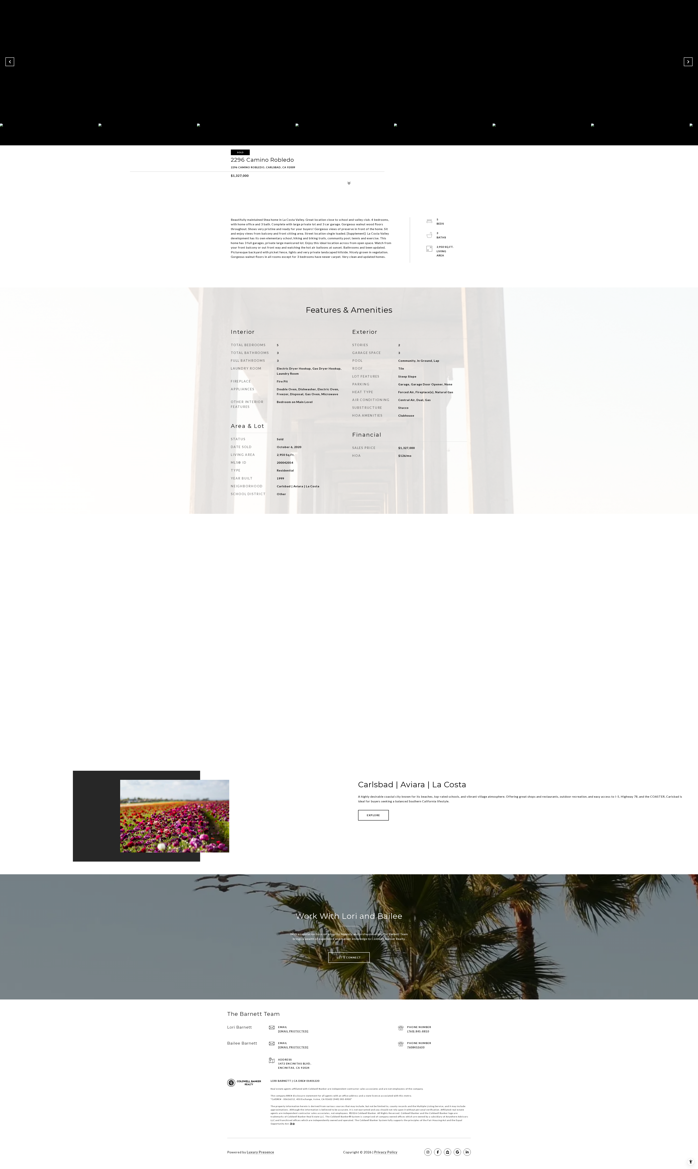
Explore (373, 815)
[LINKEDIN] (467, 1152)
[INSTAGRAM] (428, 1152)
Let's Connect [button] (349, 957)
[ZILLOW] (447, 1152)
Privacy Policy (386, 1152)
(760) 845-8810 (418, 1031)
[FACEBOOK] (437, 1152)
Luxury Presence (260, 1152)
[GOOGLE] (457, 1152)
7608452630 (415, 1047)
